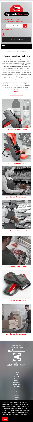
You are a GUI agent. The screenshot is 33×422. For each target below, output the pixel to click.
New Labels (17, 386)
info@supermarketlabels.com (17, 351)
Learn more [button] (23, 414)
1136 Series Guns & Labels (16, 267)
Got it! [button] (5, 419)
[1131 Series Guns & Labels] (16, 214)
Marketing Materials (16, 391)
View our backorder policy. (16, 95)
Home (8, 51)
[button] (16, 39)
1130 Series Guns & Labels (16, 197)
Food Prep (16, 376)
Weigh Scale (16, 382)
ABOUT (12, 19)
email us (16, 91)
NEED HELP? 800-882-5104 (15, 21)
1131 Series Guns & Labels (16, 230)
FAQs (16, 393)
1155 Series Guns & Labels (16, 334)
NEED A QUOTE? (21, 19)
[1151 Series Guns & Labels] (16, 284)
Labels (16, 374)
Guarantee (16, 395)
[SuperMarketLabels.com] (16, 10)
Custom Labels (16, 384)
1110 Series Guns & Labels (16, 130)
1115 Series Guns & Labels (16, 163)
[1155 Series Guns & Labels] (16, 318)
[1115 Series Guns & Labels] (16, 147)
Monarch (16, 378)
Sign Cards (16, 380)
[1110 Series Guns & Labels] (16, 113)
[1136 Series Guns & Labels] (16, 250)
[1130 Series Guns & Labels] (16, 181)
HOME (7, 19)
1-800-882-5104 (17, 349)
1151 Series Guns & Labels (16, 300)
